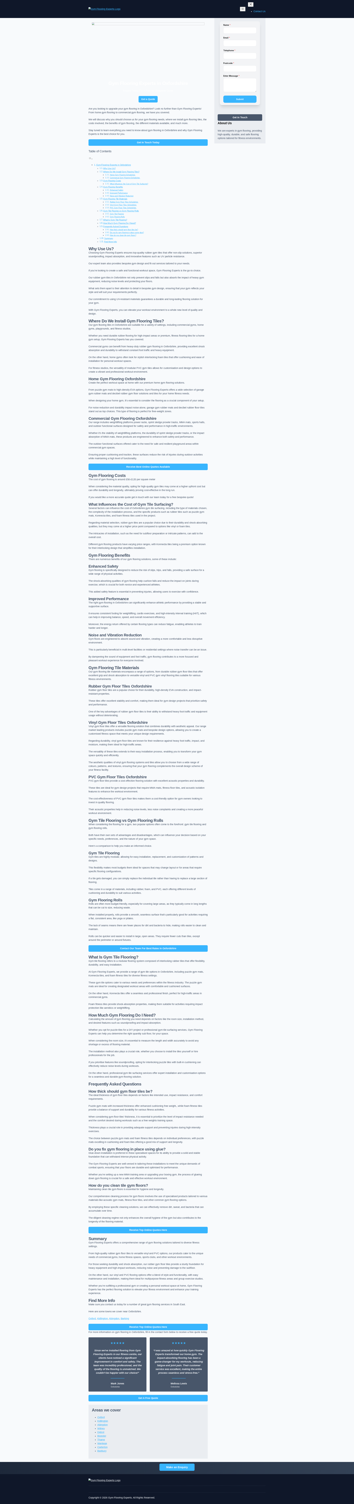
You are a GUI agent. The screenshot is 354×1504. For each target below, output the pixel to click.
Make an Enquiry (177, 1467)
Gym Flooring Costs (112, 181)
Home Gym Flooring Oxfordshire (123, 175)
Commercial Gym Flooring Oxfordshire (125, 178)
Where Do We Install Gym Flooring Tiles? (121, 172)
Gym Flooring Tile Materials (115, 199)
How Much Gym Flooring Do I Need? (119, 223)
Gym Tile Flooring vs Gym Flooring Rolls (121, 211)
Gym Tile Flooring (117, 214)
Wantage (102, 1443)
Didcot (100, 1432)
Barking (125, 1318)
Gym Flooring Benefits (113, 187)
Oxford (92, 1318)
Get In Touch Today (148, 142)
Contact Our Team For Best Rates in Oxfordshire (148, 948)
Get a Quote (148, 99)
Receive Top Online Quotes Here (148, 1230)
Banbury (101, 1451)
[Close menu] (250, 4)
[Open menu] (242, 9)
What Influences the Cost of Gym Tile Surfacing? (129, 184)
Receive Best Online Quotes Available (148, 466)
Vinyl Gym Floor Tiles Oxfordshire (123, 205)
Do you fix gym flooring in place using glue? (127, 233)
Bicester (101, 1436)
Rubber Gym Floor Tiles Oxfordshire (124, 202)
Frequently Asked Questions (115, 226)
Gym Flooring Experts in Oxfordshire (113, 165)
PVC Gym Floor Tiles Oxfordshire (123, 208)
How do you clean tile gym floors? (123, 235)
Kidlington (102, 1318)
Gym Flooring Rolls (117, 217)
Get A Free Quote (148, 1398)
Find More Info (110, 242)
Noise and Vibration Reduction (121, 196)
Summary (108, 238)
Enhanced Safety (116, 190)
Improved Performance (119, 193)
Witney (101, 1428)
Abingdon (114, 1318)
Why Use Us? (109, 168)
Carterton (102, 1447)
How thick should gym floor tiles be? (124, 230)
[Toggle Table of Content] (90, 158)
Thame (101, 1439)
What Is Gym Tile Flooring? (115, 220)
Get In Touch (240, 117)
